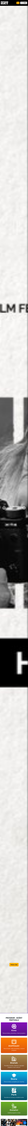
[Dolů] (25, 1123)
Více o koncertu (14, 965)
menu (24, 2)
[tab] (12, 1012)
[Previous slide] (4, 508)
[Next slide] (24, 508)
